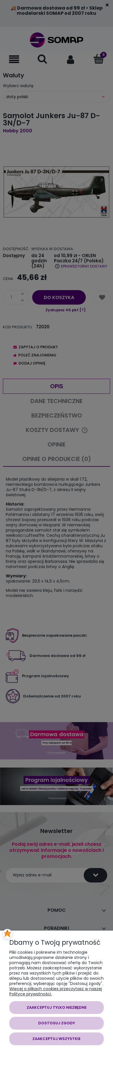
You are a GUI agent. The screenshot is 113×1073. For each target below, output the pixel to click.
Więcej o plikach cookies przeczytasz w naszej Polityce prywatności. (55, 991)
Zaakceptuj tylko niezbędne (57, 1007)
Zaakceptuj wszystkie (56, 1038)
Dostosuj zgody (56, 1023)
